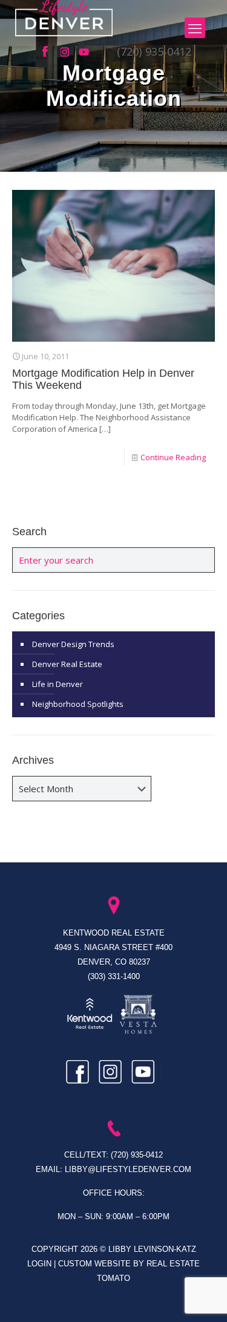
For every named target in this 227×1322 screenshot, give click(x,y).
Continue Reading (173, 457)
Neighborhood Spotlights (77, 703)
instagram (67, 52)
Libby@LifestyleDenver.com (128, 1169)
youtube (85, 52)
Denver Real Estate (67, 664)
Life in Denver (57, 684)
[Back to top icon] (202, 1297)
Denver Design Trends (73, 644)
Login (40, 1263)
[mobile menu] (195, 28)
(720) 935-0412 (154, 51)
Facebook (48, 52)
